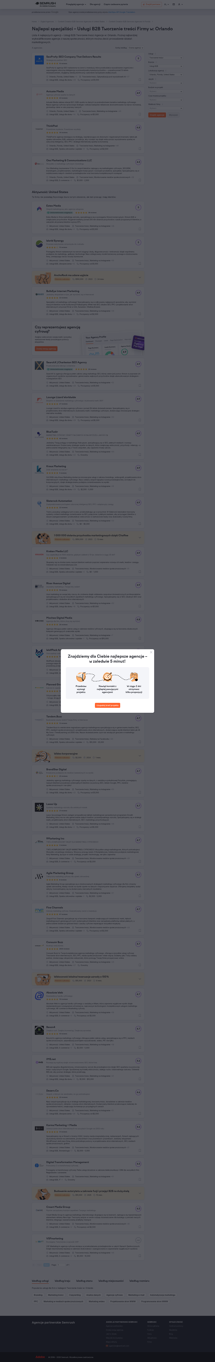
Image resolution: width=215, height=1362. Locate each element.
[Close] (151, 652)
